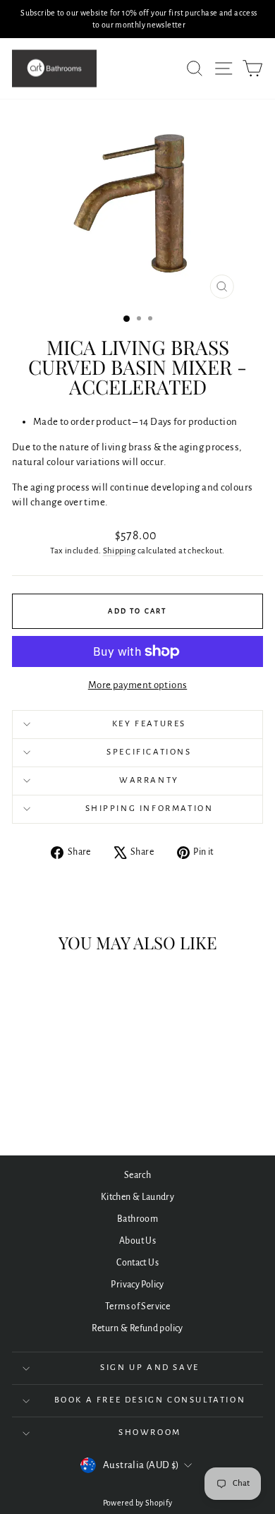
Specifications (148, 752)
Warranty (149, 780)
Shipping (119, 550)
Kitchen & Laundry (137, 1197)
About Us (137, 1241)
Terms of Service (137, 1306)
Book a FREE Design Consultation (150, 1400)
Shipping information (149, 808)
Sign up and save (150, 1367)
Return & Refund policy (137, 1328)
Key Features (149, 723)
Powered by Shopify (138, 1502)
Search (137, 1175)
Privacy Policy (137, 1285)
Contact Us (137, 1263)
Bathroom (137, 1219)
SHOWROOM (149, 1432)
